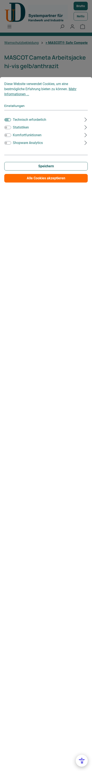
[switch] (7, 127)
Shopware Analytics (28, 143)
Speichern (46, 166)
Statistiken (21, 127)
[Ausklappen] (86, 119)
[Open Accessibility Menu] (82, 761)
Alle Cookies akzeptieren (46, 178)
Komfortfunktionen (27, 135)
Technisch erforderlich (29, 120)
